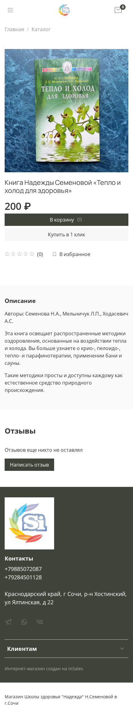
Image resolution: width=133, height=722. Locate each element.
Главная (14, 29)
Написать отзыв (29, 464)
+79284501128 (23, 577)
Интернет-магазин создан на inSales (44, 668)
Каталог (41, 29)
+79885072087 (23, 569)
